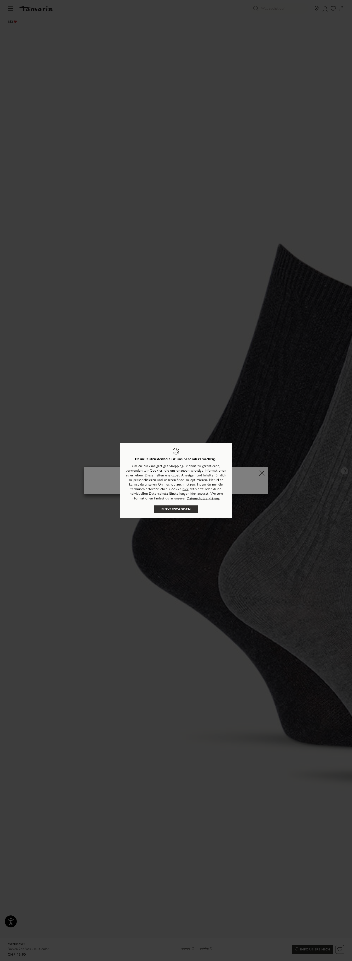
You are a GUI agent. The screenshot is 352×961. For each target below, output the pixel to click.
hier (185, 489)
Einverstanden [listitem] (176, 509)
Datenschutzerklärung (203, 498)
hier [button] (193, 494)
